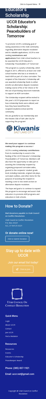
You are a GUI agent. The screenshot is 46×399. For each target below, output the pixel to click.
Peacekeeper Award (13, 360)
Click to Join (25, 269)
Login (7, 321)
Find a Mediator (11, 336)
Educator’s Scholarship (14, 356)
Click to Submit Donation (17, 239)
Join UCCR (9, 332)
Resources (9, 349)
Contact (8, 328)
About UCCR (10, 325)
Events (8, 353)
